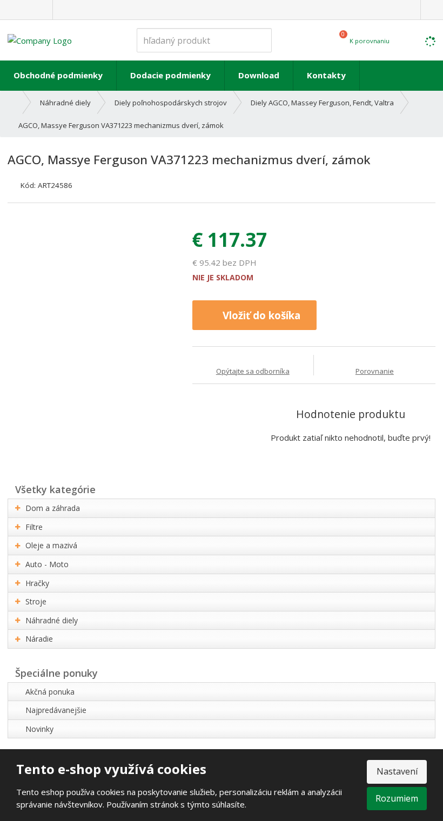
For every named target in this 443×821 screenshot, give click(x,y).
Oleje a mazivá (51, 545)
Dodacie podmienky (170, 75)
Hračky (37, 583)
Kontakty (326, 75)
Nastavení (397, 771)
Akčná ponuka (50, 692)
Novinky (39, 729)
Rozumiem (396, 798)
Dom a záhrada (52, 508)
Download (258, 75)
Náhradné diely (51, 620)
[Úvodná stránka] (40, 39)
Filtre (34, 527)
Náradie (39, 639)
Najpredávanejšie (55, 710)
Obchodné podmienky (58, 75)
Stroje (35, 601)
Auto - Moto (47, 564)
